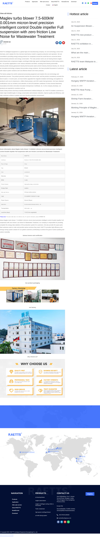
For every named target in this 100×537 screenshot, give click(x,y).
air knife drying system (41, 515)
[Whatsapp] (68, 521)
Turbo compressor (40, 508)
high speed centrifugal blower (43, 512)
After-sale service (44, 1)
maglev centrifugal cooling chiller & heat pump (44, 504)
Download (73, 1)
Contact (48, 5)
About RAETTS (55, 1)
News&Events (65, 1)
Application (35, 1)
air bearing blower (40, 497)
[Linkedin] (60, 42)
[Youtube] (63, 42)
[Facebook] (56, 42)
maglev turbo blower (40, 500)
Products (27, 1)
